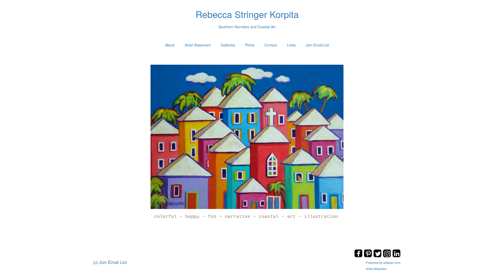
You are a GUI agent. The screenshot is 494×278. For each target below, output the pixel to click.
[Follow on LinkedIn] (396, 256)
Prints (249, 44)
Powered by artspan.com (383, 262)
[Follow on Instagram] (387, 256)
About (170, 44)
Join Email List (317, 44)
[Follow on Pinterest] (368, 256)
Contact (270, 44)
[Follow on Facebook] (359, 256)
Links (291, 44)
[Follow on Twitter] (378, 256)
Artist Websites (376, 268)
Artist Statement (198, 44)
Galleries (228, 44)
